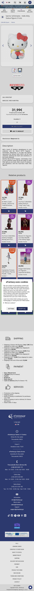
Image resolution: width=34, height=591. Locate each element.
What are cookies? (10, 303)
